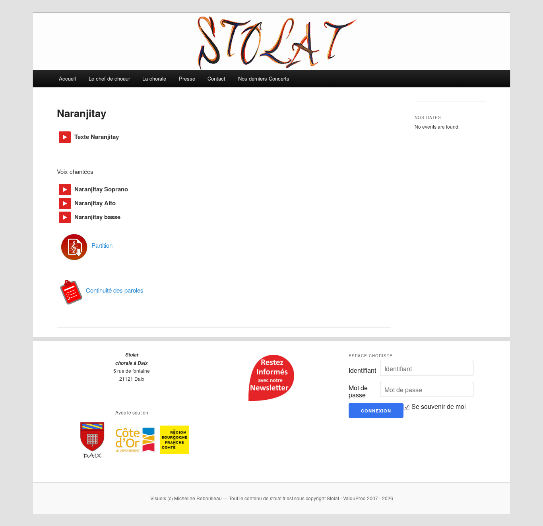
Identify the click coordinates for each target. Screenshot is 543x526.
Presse (187, 78)
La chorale (154, 78)
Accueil (67, 78)
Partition (101, 245)
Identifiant (362, 370)
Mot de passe (358, 391)
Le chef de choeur (109, 78)
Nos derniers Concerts (263, 78)
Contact (216, 78)
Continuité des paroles (115, 290)
